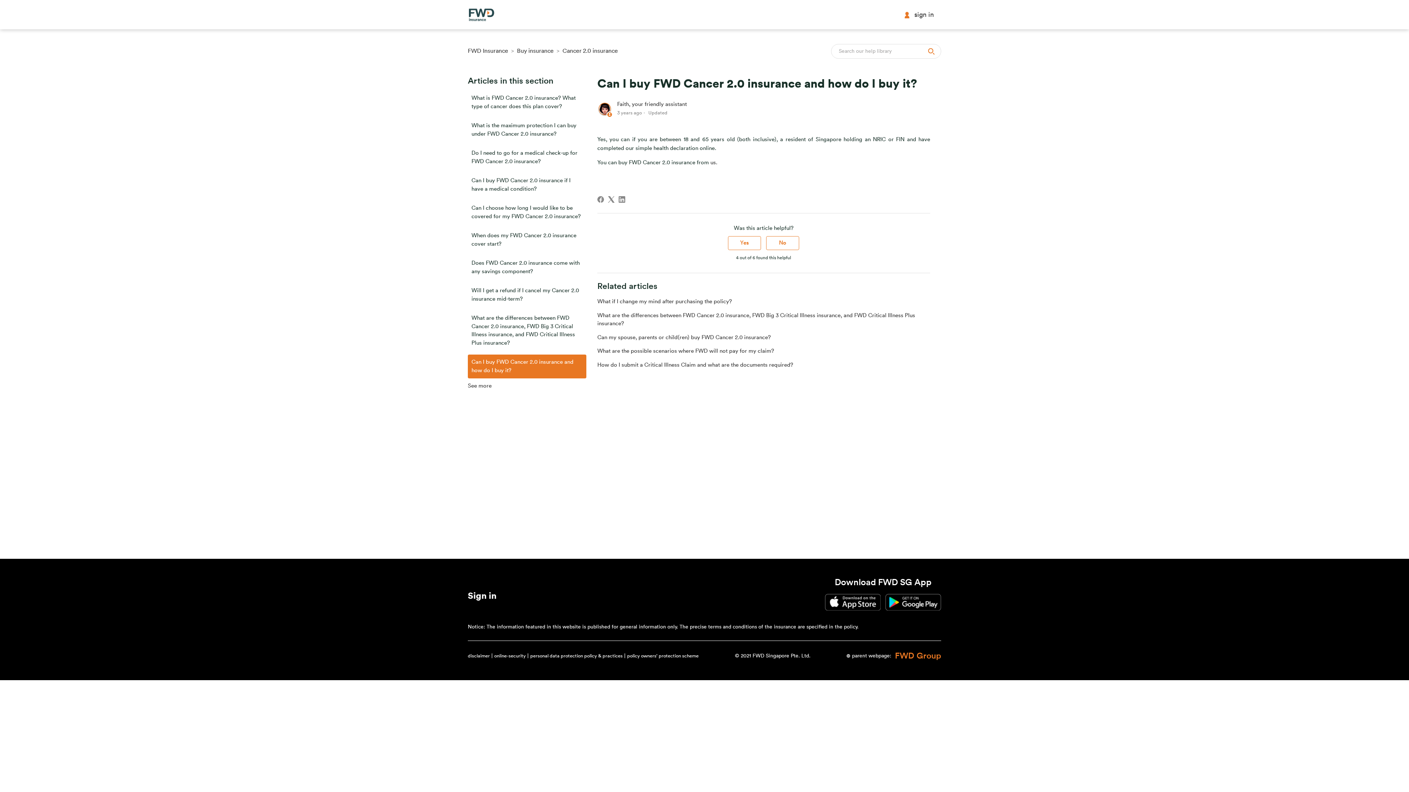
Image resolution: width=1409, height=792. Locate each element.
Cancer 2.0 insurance (590, 51)
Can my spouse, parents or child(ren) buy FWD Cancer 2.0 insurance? (684, 337)
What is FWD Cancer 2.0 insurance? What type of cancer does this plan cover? (524, 102)
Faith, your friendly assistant (652, 104)
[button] (482, 597)
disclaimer (479, 655)
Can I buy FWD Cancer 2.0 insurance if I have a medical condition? (521, 185)
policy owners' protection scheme (663, 655)
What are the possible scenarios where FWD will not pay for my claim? (685, 351)
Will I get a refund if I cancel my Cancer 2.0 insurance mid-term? (525, 295)
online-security (510, 655)
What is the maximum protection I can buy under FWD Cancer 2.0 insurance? (524, 130)
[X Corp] (611, 199)
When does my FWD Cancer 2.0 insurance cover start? (524, 240)
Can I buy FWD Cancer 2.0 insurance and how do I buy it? (523, 366)
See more (480, 386)
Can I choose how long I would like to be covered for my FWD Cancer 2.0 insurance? (526, 212)
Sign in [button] (924, 14)
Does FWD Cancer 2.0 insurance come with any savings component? (526, 267)
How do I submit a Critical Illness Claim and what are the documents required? (695, 365)
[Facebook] (600, 199)
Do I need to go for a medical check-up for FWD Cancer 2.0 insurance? (525, 157)
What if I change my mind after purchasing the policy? (664, 301)
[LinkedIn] (622, 199)
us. (713, 162)
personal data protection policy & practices (576, 655)
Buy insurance (535, 51)
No (782, 243)
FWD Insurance (488, 51)
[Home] (481, 15)
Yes (744, 243)
